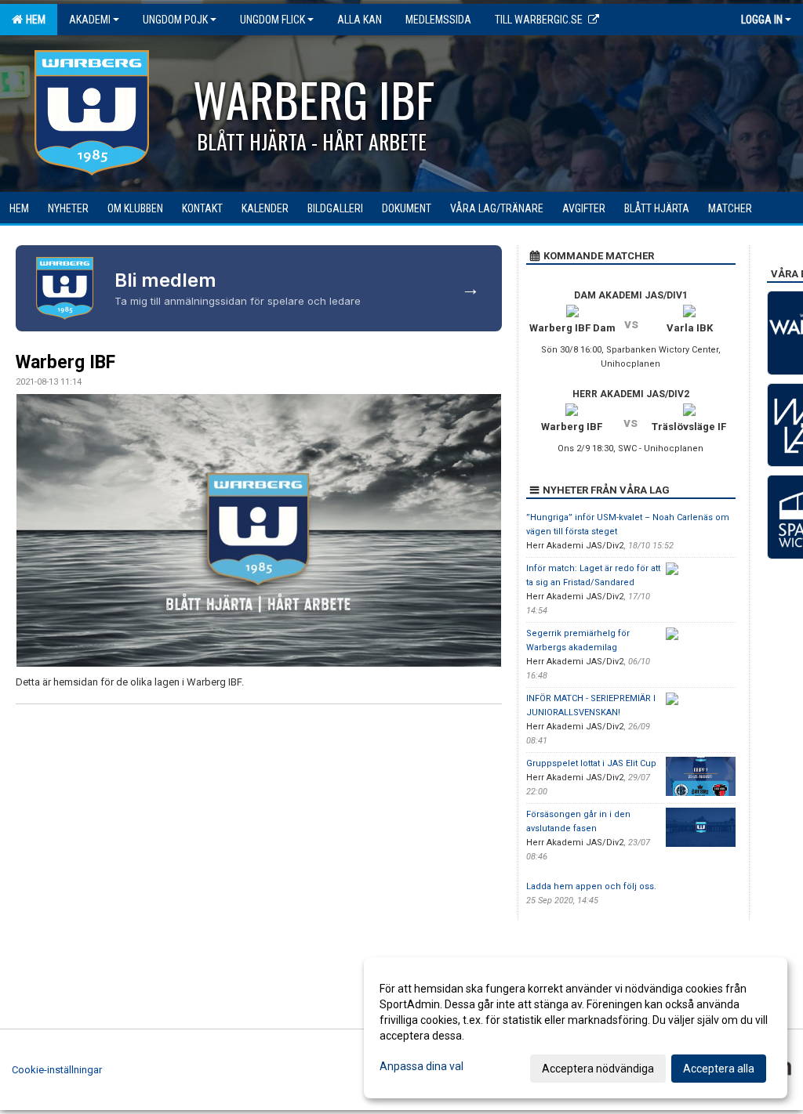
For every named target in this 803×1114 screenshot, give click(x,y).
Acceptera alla (718, 1068)
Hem (33, 19)
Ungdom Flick (272, 19)
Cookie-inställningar (57, 1070)
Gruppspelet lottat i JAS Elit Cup (591, 763)
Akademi (90, 19)
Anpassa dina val (421, 1066)
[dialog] (575, 1027)
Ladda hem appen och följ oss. (591, 886)
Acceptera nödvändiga (598, 1068)
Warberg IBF (65, 362)
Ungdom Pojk (175, 19)
